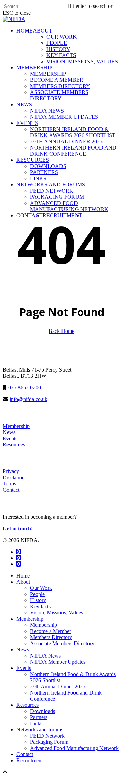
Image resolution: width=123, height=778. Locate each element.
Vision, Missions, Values (56, 612)
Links (36, 723)
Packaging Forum (49, 742)
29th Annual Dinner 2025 (57, 686)
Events (10, 438)
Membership (16, 426)
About (23, 582)
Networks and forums (39, 729)
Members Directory (51, 637)
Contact (11, 490)
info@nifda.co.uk (28, 399)
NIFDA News (45, 656)
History (38, 600)
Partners (38, 717)
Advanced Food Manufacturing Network (74, 748)
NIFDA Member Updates (57, 662)
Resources (14, 445)
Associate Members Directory (62, 643)
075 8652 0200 (24, 387)
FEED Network (47, 736)
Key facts (40, 606)
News (9, 432)
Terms (9, 484)
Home (23, 576)
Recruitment (29, 760)
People (37, 594)
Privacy (11, 471)
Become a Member (50, 631)
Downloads (42, 711)
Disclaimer (14, 477)
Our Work (41, 588)
